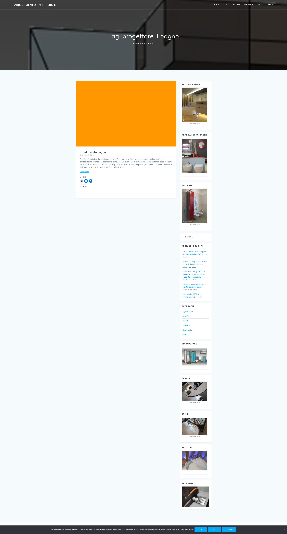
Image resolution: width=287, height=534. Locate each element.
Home (216, 4)
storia (185, 334)
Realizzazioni (188, 330)
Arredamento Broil (35, 4)
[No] (284, 530)
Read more (84, 171)
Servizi (226, 4)
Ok (201, 530)
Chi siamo (236, 4)
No (214, 530)
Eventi (185, 321)
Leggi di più (229, 530)
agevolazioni (188, 311)
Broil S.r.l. (186, 316)
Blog (270, 4)
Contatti (260, 4)
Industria (186, 325)
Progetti (248, 4)
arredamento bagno (93, 152)
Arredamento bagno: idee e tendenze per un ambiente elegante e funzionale (194, 274)
